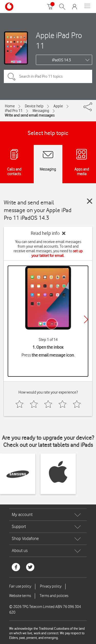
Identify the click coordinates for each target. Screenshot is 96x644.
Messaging (41, 110)
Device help (34, 106)
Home (10, 106)
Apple (58, 106)
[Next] (86, 319)
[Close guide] (89, 201)
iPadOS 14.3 (61, 60)
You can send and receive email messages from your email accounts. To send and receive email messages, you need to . (48, 248)
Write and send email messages (30, 115)
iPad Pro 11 (14, 110)
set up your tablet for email (57, 253)
